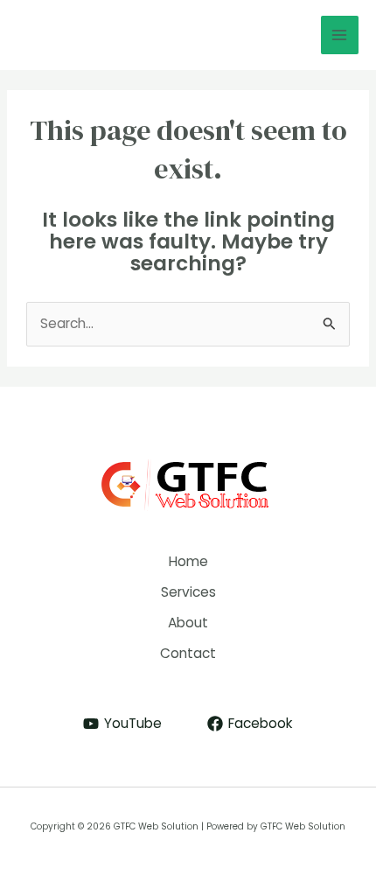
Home (188, 561)
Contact (188, 653)
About (188, 622)
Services (188, 592)
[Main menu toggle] (340, 34)
